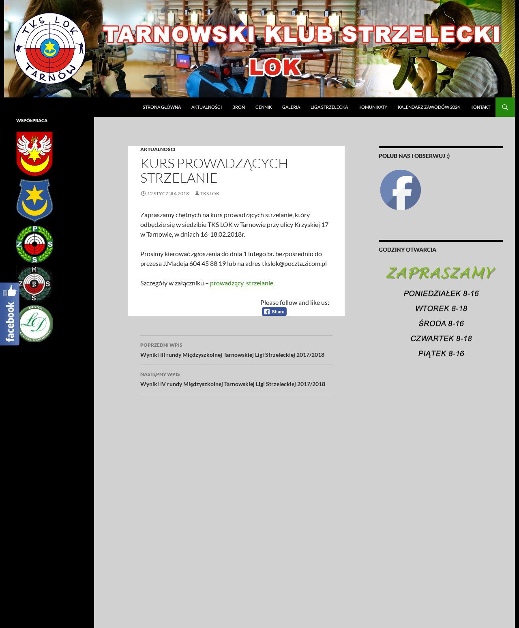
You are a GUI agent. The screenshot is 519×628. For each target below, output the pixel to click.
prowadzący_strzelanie (241, 283)
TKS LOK (209, 193)
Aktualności (206, 107)
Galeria (291, 107)
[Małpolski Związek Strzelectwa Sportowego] (34, 284)
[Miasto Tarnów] (34, 200)
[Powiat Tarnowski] (34, 153)
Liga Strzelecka (329, 107)
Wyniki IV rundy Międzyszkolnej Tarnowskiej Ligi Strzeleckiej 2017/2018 (232, 379)
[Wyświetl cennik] (441, 315)
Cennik (263, 107)
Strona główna (162, 107)
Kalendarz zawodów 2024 (429, 107)
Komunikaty (372, 107)
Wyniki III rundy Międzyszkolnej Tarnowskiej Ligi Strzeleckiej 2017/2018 (232, 350)
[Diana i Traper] (34, 323)
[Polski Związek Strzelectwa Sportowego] (34, 244)
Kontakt (480, 107)
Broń (238, 107)
